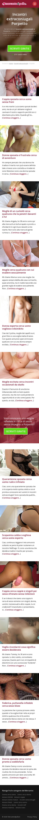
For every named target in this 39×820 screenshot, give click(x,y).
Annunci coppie (19, 797)
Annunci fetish (7, 802)
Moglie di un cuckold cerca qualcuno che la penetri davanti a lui (19, 214)
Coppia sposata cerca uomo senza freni (16, 100)
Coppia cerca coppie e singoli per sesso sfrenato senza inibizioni (19, 592)
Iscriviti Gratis (19, 48)
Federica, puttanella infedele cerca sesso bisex (17, 704)
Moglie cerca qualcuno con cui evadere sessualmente (18, 271)
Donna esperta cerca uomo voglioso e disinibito (16, 327)
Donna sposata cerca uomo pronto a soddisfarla (16, 760)
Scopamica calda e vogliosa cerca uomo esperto (16, 536)
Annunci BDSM (7, 797)
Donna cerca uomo (9, 794)
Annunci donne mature (10, 800)
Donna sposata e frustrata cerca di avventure (19, 156)
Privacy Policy (32, 817)
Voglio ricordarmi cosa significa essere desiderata (18, 648)
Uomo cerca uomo (20, 802)
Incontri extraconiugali (21, 63)
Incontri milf (22, 805)
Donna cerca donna (9, 805)
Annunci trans (20, 808)
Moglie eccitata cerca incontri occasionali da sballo (18, 383)
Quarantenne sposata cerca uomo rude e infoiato (17, 480)
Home (11, 63)
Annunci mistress (8, 808)
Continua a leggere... (11, 118)
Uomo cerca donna (24, 794)
